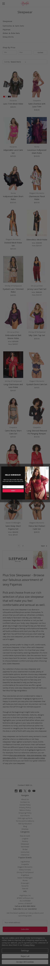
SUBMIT (13, 490)
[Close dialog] (47, 468)
